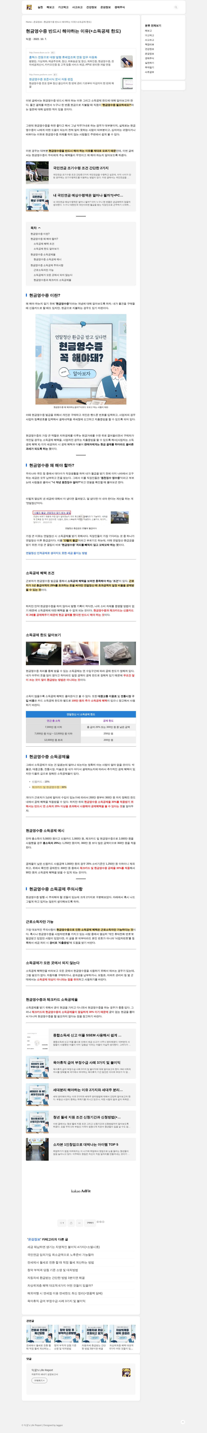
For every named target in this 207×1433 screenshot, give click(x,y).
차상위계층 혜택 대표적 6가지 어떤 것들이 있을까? (60, 1285)
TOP (182, 1422)
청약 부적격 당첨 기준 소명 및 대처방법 (52, 1270)
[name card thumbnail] (126, 1372)
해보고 (50, 7)
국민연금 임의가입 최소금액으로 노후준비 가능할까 (60, 1254)
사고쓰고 (77, 7)
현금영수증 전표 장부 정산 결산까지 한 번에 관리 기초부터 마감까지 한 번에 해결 (71, 85)
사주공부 (149, 72)
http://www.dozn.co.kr (39, 52)
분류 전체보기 (153, 25)
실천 (40, 7)
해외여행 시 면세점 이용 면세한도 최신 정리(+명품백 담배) (64, 1293)
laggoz (59, 1425)
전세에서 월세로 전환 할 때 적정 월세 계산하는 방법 (60, 1262)
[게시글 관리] (79, 1223)
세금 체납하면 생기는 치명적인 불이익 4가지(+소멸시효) (63, 1247)
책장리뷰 (149, 44)
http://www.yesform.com (40, 74)
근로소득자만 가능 (44, 270)
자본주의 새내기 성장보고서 (45, 1374)
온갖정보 (105, 7)
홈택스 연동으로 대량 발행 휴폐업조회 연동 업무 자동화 (63, 57)
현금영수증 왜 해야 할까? (44, 239)
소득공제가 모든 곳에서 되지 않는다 (53, 275)
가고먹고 (63, 7)
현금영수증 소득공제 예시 (48, 259)
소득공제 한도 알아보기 (46, 248)
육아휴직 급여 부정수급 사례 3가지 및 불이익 (56, 1301)
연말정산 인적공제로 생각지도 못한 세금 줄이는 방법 (56, 553)
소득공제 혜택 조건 (44, 243)
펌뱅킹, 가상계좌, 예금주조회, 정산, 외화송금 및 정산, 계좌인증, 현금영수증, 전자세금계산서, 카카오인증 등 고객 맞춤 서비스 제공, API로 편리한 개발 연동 (71, 63)
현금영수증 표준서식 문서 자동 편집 (51, 79)
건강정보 (91, 7)
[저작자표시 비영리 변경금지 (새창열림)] (100, 1222)
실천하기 (149, 62)
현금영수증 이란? (40, 234)
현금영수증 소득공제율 (43, 254)
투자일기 (149, 67)
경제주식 (120, 7)
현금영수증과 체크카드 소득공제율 (52, 280)
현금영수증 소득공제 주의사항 (47, 265)
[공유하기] (71, 1223)
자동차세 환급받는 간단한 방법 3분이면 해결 (56, 1277)
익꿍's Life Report (42, 1370)
